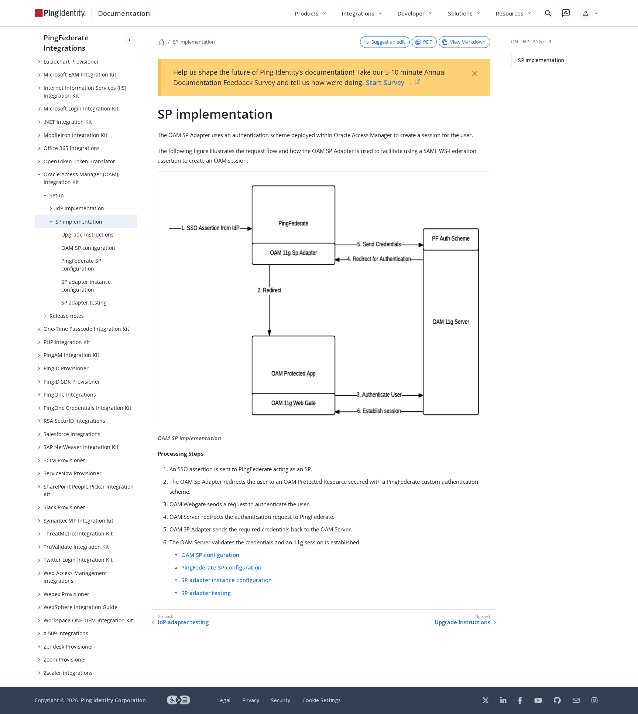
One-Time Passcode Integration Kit (86, 328)
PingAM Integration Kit (71, 354)
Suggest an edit (388, 41)
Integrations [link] (362, 13)
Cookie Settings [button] (321, 700)
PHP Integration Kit (67, 342)
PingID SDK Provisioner (72, 381)
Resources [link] (514, 13)
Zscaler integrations (68, 672)
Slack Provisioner (64, 507)
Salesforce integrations (72, 434)
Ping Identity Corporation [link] (113, 700)
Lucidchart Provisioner (71, 61)
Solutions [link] (464, 13)
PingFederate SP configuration (81, 264)
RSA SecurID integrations (74, 420)
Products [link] (311, 13)
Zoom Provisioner (65, 659)
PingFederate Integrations (66, 42)
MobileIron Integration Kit (75, 135)
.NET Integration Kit (68, 121)
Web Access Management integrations (75, 577)
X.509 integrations (66, 633)
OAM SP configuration (88, 247)
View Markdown (468, 41)
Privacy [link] (250, 700)
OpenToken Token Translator (79, 161)
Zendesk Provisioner (68, 646)
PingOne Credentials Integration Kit (87, 407)
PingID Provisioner (66, 368)
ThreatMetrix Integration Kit (78, 533)
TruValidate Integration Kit (76, 546)
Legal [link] (223, 700)
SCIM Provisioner (64, 460)
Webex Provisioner (66, 594)
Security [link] (280, 700)
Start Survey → (389, 82)
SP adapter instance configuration (86, 285)
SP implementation (78, 221)
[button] (589, 13)
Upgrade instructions (87, 234)
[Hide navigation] (129, 39)
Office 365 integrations (72, 148)
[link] (60, 13)
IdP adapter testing (183, 622)
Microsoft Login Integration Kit (81, 108)
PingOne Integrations (70, 394)
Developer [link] (415, 13)
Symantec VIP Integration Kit (78, 520)
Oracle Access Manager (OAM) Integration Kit (81, 178)
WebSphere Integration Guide (80, 607)
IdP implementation (79, 208)
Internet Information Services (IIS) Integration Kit (85, 91)
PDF (427, 41)
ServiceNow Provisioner (73, 473)
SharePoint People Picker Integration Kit (89, 490)
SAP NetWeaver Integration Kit (81, 446)
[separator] (137, 357)
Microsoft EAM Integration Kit (80, 74)
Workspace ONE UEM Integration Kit (88, 620)
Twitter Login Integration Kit (78, 559)
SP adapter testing (84, 302)
